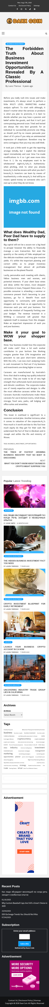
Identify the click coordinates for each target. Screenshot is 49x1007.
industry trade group (26, 748)
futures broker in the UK (30, 745)
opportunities (30, 444)
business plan (41, 733)
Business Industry (12, 685)
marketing (8, 753)
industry (13, 747)
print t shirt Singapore (28, 757)
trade (6, 768)
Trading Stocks (13, 768)
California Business (9, 736)
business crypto (18, 733)
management (40, 751)
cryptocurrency (24, 738)
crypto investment (40, 739)
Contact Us (12, 5)
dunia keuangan (40, 742)
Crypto (8, 642)
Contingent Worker (9, 739)
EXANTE (6, 745)
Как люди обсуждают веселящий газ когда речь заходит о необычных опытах (24, 517)
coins (43, 736)
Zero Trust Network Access (30, 768)
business (11, 444)
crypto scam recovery (9, 742)
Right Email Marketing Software (36, 760)
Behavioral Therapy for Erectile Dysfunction (33, 729)
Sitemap (37, 5)
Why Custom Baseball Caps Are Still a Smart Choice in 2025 (24, 904)
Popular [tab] (8, 481)
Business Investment (15, 44)
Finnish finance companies (16, 745)
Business (8, 510)
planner (17, 757)
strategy (23, 765)
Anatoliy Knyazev (8, 729)
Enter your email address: (25, 939)
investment (20, 444)
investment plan (8, 751)
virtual (20, 768)
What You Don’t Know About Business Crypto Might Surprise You (24, 463)
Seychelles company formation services (14, 762)
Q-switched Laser (40, 757)
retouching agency (8, 760)
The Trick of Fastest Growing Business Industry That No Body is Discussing (24, 453)
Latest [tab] (16, 481)
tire (44, 765)
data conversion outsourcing (25, 742)
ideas (5, 748)
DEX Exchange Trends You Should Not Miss (20, 914)
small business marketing (11, 765)
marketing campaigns (24, 754)
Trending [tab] (26, 481)
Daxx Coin (30, 948)
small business (41, 762)
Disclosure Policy (25, 5)
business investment (29, 733)
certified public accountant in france (27, 736)
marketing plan (41, 754)
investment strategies (24, 751)
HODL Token (41, 745)
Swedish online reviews (34, 765)
